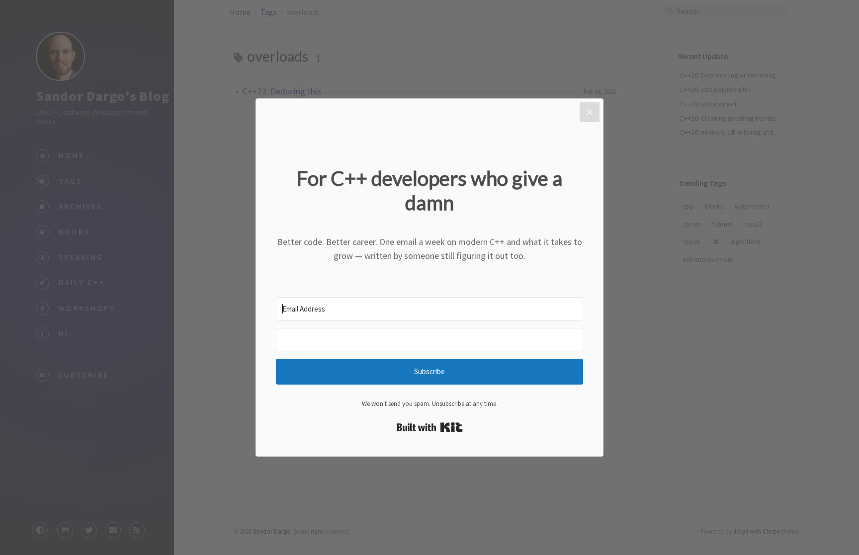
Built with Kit (430, 427)
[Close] (590, 112)
